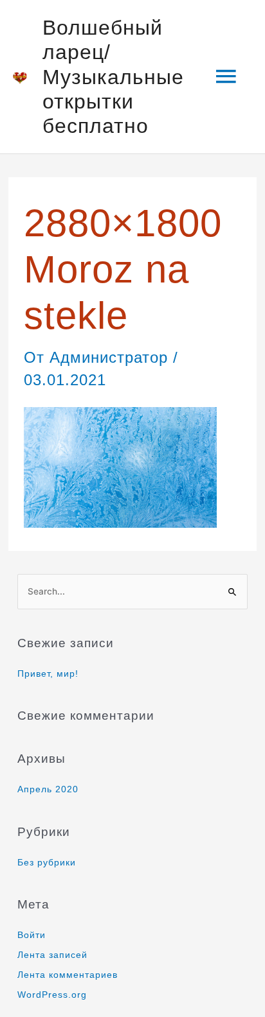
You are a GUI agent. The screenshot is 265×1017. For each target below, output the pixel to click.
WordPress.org (52, 995)
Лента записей (52, 955)
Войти (31, 935)
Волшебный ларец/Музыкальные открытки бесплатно (113, 76)
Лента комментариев (67, 975)
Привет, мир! (47, 674)
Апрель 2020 (47, 789)
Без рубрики (46, 862)
